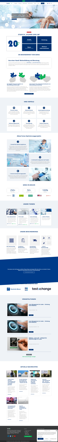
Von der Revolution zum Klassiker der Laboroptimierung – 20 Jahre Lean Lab (23, 381)
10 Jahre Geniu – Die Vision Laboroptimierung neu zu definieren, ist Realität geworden (11, 382)
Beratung (20, 3)
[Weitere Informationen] (14, 196)
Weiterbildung (25, 3)
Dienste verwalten (40, 436)
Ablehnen (46, 438)
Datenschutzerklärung (46, 440)
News (29, 47)
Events (38, 3)
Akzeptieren (40, 438)
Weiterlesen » (9, 394)
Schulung (44, 40)
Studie (29, 39)
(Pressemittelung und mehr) (29, 48)
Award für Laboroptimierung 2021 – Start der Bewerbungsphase (46, 381)
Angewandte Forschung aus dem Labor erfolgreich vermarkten (34, 381)
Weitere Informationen (44, 47)
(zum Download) (29, 40)
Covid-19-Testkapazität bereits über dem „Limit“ (22, 407)
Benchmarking (30, 3)
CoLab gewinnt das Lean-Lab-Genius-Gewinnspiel (11, 407)
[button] (56, 430)
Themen (35, 3)
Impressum (50, 440)
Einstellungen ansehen (53, 438)
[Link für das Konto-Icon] (47, 3)
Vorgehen (15, 3)
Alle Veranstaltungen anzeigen (29, 356)
